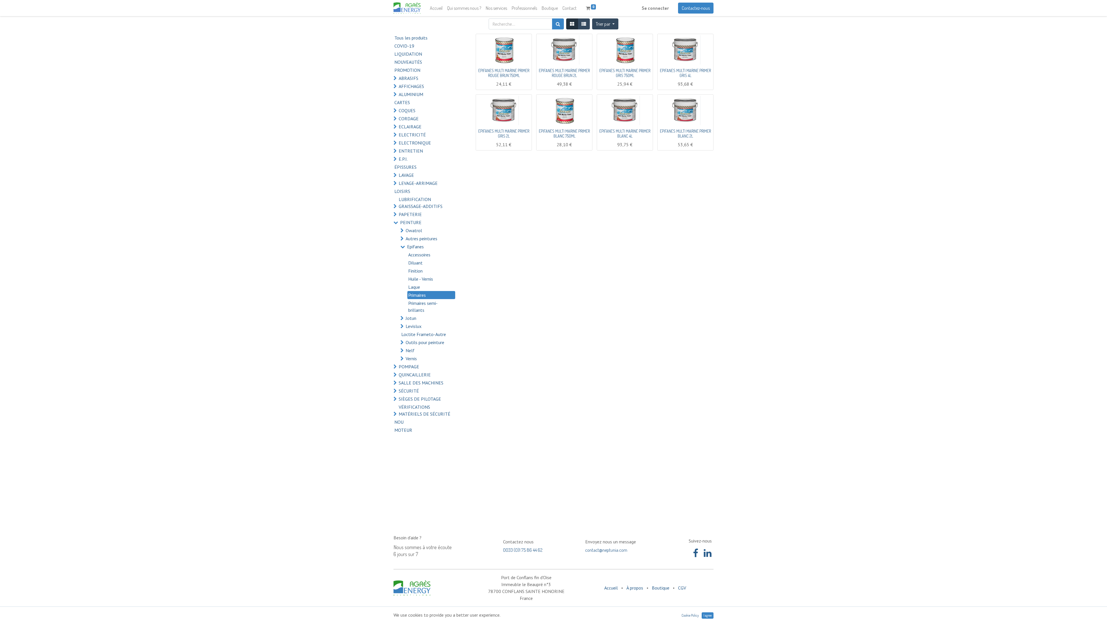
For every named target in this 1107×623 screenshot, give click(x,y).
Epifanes (415, 246)
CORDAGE (409, 118)
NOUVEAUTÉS (408, 62)
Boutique (660, 588)
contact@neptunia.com (606, 550)
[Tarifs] (572, 23)
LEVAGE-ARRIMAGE (418, 183)
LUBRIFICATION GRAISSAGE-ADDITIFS (421, 202)
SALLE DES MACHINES (421, 383)
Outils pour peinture (425, 342)
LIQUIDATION (408, 54)
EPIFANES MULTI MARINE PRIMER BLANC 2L (685, 133)
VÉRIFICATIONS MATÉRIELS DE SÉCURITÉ (424, 410)
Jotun (411, 318)
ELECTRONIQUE (415, 143)
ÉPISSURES (405, 167)
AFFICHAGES (411, 86)
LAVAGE (406, 175)
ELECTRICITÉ (412, 135)
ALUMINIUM (411, 94)
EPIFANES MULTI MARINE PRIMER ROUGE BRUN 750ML (503, 73)
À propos (634, 588)
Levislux (413, 326)
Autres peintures (421, 238)
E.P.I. (403, 159)
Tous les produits (411, 38)
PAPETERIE (410, 214)
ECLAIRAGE (410, 127)
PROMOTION (407, 70)
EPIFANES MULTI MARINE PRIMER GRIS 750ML (624, 73)
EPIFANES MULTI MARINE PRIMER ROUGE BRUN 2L (564, 73)
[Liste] (584, 23)
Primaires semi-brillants (423, 306)
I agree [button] (707, 615)
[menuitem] (436, 8)
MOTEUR (403, 430)
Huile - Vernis (420, 279)
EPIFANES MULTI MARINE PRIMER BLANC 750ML (564, 133)
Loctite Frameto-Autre (423, 334)
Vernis (411, 358)
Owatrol (414, 230)
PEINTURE (410, 222)
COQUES (407, 110)
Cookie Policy (690, 615)
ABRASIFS (408, 78)
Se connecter (655, 8)
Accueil (611, 588)
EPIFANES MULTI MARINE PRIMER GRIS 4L (685, 73)
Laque (414, 287)
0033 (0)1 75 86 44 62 (523, 550)
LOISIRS (402, 191)
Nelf (410, 350)
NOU (399, 422)
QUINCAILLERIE (415, 375)
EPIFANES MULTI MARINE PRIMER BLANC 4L (624, 133)
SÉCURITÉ (409, 391)
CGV (682, 588)
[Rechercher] (558, 23)
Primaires (417, 295)
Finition (415, 271)
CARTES (402, 102)
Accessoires (419, 255)
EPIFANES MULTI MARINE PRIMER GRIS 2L (503, 133)
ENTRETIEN (411, 151)
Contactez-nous (696, 8)
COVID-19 (404, 46)
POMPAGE (409, 366)
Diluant (415, 263)
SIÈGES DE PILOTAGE (420, 399)
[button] (605, 23)
